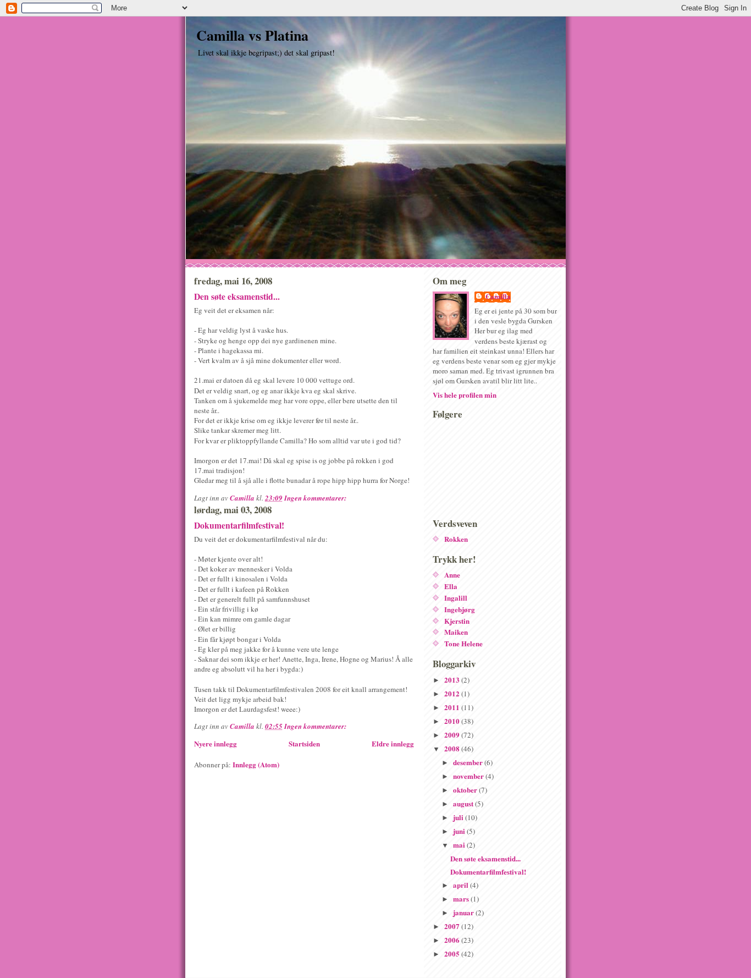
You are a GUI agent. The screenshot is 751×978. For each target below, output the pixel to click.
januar (464, 912)
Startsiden (304, 743)
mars (462, 898)
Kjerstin (457, 621)
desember (468, 762)
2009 (452, 734)
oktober (466, 789)
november (469, 776)
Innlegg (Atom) (256, 764)
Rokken (456, 539)
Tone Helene (463, 643)
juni (460, 831)
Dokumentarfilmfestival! (239, 525)
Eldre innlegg (393, 743)
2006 (452, 940)
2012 (452, 693)
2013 (452, 679)
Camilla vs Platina (252, 35)
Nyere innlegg (215, 743)
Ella (450, 586)
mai (460, 844)
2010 (452, 721)
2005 (452, 953)
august (464, 803)
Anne (452, 574)
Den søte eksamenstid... (237, 296)
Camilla (498, 296)
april (461, 885)
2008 (452, 748)
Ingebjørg (459, 609)
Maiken (456, 632)
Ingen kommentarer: (316, 498)
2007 (452, 926)
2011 (452, 707)
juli (459, 817)
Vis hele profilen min (464, 394)
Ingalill (455, 597)
